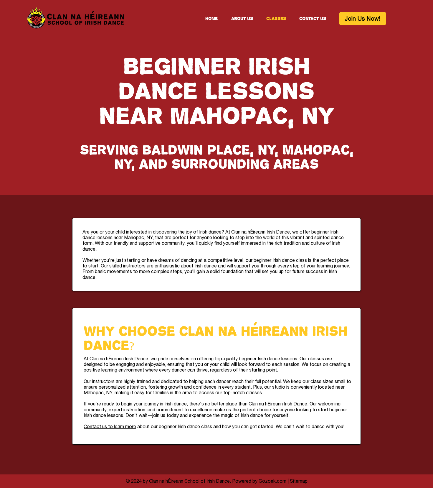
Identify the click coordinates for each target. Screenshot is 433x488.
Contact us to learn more (110, 426)
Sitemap (299, 481)
